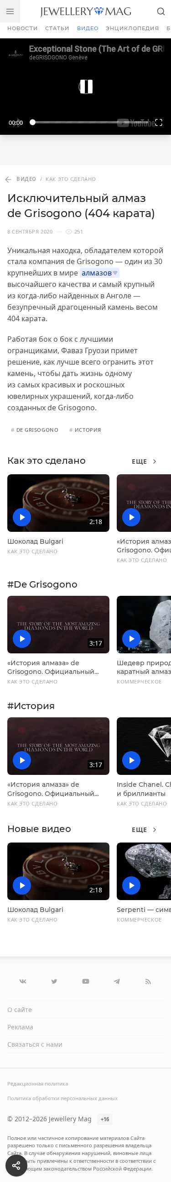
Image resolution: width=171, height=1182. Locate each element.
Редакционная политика (37, 1083)
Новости (22, 28)
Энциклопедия (132, 28)
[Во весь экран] (159, 122)
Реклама (20, 1027)
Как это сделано (46, 460)
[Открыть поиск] (161, 11)
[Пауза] (85, 86)
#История (31, 705)
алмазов (97, 273)
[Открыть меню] (10, 11)
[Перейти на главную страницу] (85, 11)
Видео (88, 28)
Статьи (57, 28)
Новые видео (39, 828)
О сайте (19, 1009)
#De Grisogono (42, 584)
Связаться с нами (34, 1044)
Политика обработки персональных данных (62, 1098)
